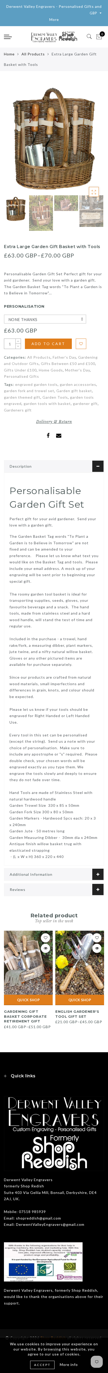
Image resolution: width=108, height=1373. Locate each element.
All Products (33, 54)
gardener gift (85, 415)
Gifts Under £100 (20, 382)
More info (69, 1364)
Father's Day (64, 369)
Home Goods (51, 382)
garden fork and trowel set (29, 403)
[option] (54, 138)
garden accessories (78, 396)
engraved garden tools (36, 396)
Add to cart (48, 343)
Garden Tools (55, 409)
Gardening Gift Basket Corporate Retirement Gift (25, 1028)
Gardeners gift (18, 422)
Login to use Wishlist (81, 344)
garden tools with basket (47, 415)
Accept (42, 1365)
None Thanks (22, 319)
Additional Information (31, 886)
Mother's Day (77, 382)
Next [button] (88, 141)
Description (21, 478)
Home (9, 54)
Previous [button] (13, 141)
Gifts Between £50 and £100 (68, 375)
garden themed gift (22, 409)
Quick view (45, 960)
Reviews (17, 901)
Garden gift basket (74, 403)
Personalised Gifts (21, 388)
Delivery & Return (54, 433)
